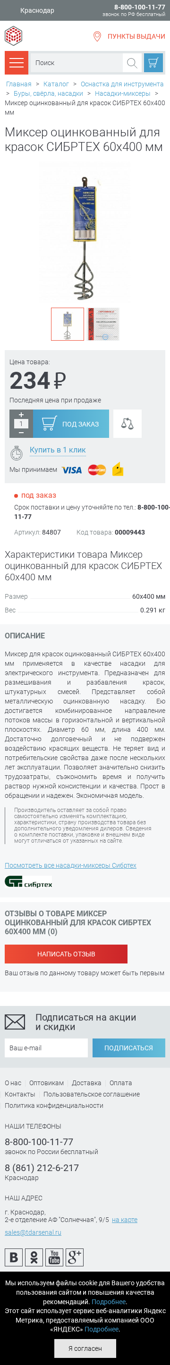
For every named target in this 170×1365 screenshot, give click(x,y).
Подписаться (128, 1048)
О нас (13, 1083)
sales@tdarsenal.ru (33, 1232)
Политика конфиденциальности (54, 1105)
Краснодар (37, 10)
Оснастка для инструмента (122, 84)
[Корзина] (153, 62)
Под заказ (80, 424)
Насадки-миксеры (123, 93)
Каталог (56, 84)
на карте (124, 1219)
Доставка (87, 1083)
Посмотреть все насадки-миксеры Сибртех (70, 865)
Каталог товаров (16, 62)
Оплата (121, 1083)
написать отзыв (66, 954)
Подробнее (109, 1302)
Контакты (20, 1094)
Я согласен (85, 1348)
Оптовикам (46, 1083)
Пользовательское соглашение (91, 1094)
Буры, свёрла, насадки (48, 93)
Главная (19, 84)
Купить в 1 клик (58, 449)
